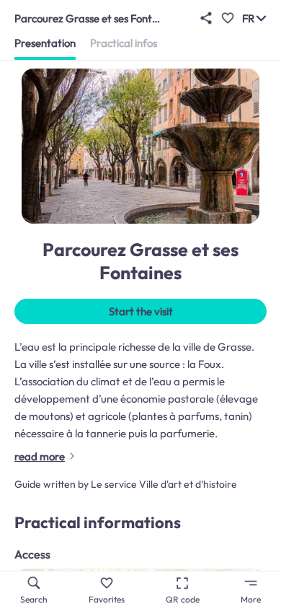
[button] (206, 18)
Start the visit (141, 311)
